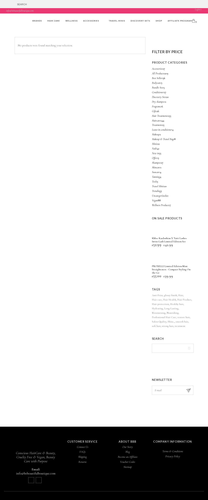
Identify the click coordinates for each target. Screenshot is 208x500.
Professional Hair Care (164, 317)
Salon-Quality (159, 321)
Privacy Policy (172, 456)
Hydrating (157, 308)
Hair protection (160, 304)
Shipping (82, 457)
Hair (180, 295)
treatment (180, 326)
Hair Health (169, 299)
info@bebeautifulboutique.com (20, 10)
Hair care (157, 299)
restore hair (183, 317)
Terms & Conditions (172, 451)
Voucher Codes (127, 462)
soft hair (156, 326)
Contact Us (82, 447)
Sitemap (128, 467)
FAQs (82, 451)
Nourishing (173, 312)
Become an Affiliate (127, 457)
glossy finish (170, 295)
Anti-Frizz (157, 295)
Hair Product (184, 299)
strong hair (167, 326)
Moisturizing (158, 312)
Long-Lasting (171, 308)
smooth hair (182, 321)
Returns (82, 462)
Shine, (171, 321)
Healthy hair (176, 304)
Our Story (127, 447)
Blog (127, 451)
